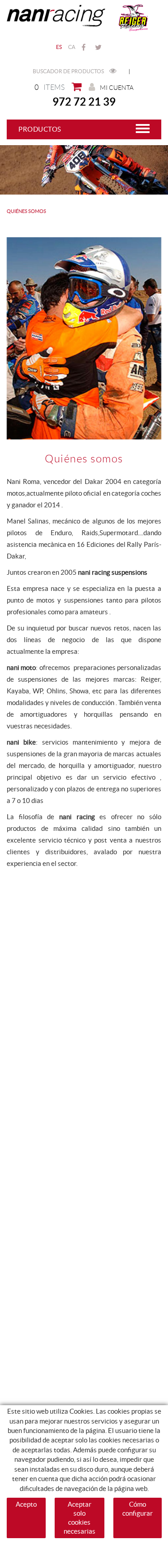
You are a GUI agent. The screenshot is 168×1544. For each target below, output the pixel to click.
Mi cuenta (117, 87)
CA (72, 47)
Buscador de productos (69, 71)
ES (59, 47)
